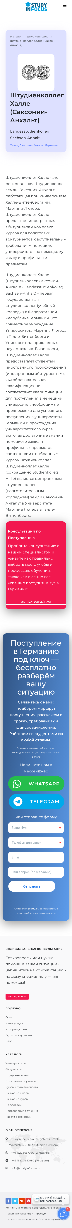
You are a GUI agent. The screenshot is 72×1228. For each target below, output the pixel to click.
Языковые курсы (17, 1099)
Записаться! (17, 996)
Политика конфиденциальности (39, 1207)
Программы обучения (21, 1081)
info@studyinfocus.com (27, 1168)
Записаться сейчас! (36, 601)
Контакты (11, 1207)
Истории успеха (17, 1029)
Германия (51, 145)
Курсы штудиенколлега (22, 1087)
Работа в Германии (19, 1116)
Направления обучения (22, 1110)
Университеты (16, 1063)
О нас (9, 1017)
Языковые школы (17, 1093)
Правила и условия (18, 1213)
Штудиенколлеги (17, 1075)
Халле (14, 145)
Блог (9, 1041)
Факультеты (14, 1069)
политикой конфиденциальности (35, 913)
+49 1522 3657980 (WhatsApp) (30, 1152)
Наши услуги (14, 1023)
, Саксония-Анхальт (31, 145)
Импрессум (39, 1213)
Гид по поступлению (19, 1035)
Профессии (14, 1105)
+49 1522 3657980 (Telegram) (30, 1160)
